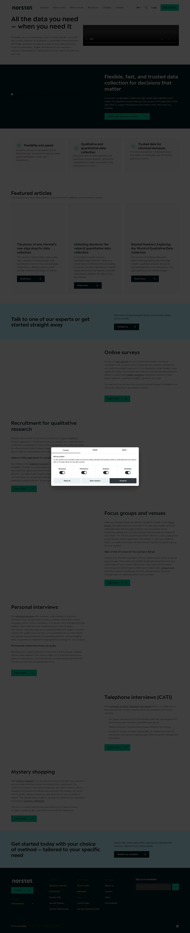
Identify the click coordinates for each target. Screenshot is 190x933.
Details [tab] (95, 450)
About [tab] (124, 450)
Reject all (67, 480)
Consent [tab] (66, 450)
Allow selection (95, 480)
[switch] (84, 472)
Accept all (123, 480)
